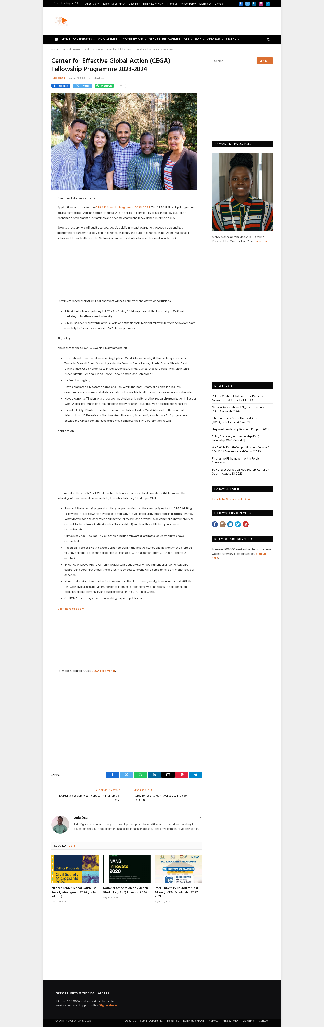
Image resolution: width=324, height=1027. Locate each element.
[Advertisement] (201, 20)
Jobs (185, 39)
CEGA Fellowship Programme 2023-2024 (122, 207)
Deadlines (134, 3)
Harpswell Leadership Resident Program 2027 (240, 429)
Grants (154, 39)
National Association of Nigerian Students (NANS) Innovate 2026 (125, 890)
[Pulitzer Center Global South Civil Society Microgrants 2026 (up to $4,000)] (75, 869)
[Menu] (56, 39)
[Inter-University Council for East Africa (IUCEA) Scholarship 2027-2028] (178, 869)
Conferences (82, 39)
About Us (91, 3)
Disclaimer (205, 3)
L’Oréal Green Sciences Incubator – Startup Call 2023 (89, 798)
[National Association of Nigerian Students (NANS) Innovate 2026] (127, 869)
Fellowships (171, 39)
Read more (262, 241)
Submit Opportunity (114, 3)
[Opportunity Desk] (61, 20)
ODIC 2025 (213, 39)
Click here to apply (70, 608)
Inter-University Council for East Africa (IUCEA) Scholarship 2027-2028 (177, 892)
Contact (219, 3)
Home (66, 39)
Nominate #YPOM (153, 3)
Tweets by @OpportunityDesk (231, 499)
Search (231, 39)
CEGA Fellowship (103, 671)
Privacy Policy (188, 3)
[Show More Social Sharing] (121, 86)
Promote (172, 3)
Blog (198, 39)
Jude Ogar (58, 78)
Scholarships (107, 39)
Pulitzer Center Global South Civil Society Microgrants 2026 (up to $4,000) (74, 892)
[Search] (268, 39)
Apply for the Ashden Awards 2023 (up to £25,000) (160, 798)
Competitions (133, 39)
